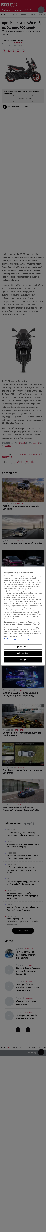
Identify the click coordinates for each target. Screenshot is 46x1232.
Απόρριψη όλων (23, 653)
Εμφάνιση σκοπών (23, 647)
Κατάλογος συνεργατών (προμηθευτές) (16, 639)
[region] (23, 616)
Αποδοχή (23, 660)
